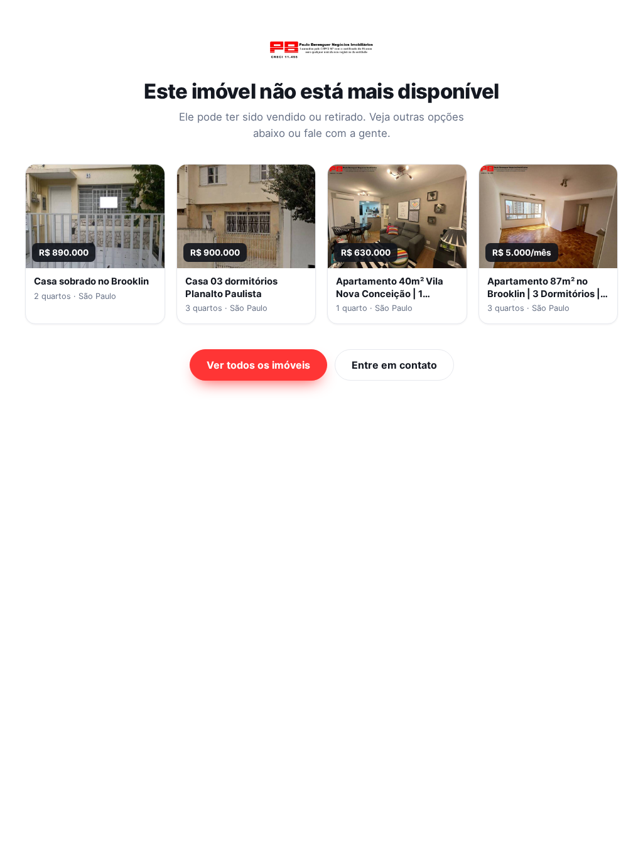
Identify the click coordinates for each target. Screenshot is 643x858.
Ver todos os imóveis (258, 365)
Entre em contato (394, 365)
